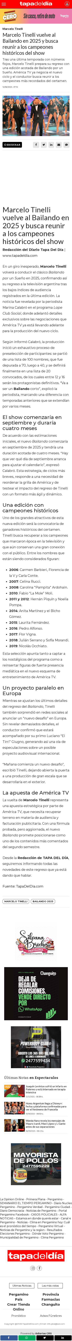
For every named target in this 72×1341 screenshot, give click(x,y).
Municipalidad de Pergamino (19, 1237)
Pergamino (18, 1294)
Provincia (51, 1294)
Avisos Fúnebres (51, 1315)
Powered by (36, 1333)
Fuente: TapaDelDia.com (23, 886)
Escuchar (13, 144)
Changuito (51, 1304)
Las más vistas (50, 1285)
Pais (18, 1299)
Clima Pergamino (52, 1237)
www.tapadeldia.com (20, 256)
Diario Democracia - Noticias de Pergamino (28, 1210)
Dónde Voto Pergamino (48, 1233)
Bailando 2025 (43, 901)
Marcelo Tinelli (15, 901)
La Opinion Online (12, 1199)
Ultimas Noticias (21, 1285)
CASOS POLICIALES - (45, 1214)
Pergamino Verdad (30, 1207)
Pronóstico (18, 1315)
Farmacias (51, 1299)
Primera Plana (35, 1199)
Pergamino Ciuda (56, 1207)
